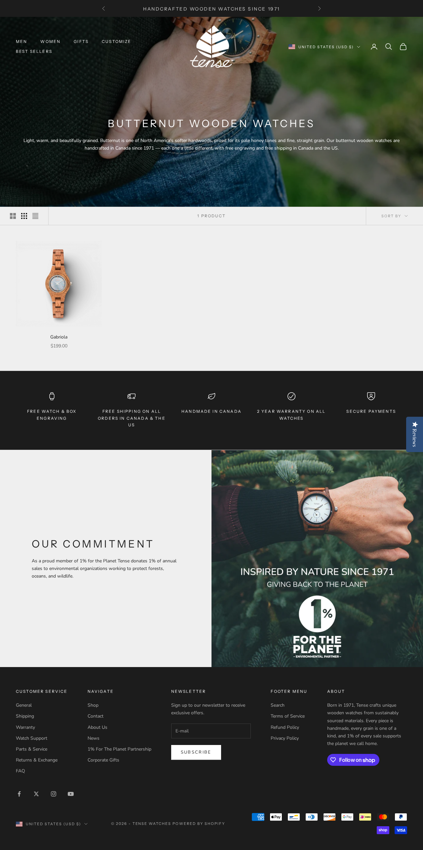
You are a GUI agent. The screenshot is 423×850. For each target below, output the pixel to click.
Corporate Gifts (103, 760)
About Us (97, 727)
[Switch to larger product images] (13, 216)
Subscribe (196, 752)
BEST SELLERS (34, 51)
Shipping (25, 716)
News (93, 738)
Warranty (25, 727)
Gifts (81, 41)
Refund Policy (285, 727)
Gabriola (58, 337)
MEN (21, 41)
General (24, 705)
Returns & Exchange (37, 760)
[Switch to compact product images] (35, 216)
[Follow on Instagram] (53, 794)
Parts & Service (31, 749)
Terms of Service (288, 716)
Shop (93, 705)
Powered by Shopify (199, 823)
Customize (116, 41)
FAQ (20, 771)
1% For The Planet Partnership (119, 749)
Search (278, 705)
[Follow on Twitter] (36, 794)
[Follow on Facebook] (19, 794)
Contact (95, 716)
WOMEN (50, 41)
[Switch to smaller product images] (24, 216)
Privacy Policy (285, 738)
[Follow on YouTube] (70, 794)
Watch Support (31, 738)
